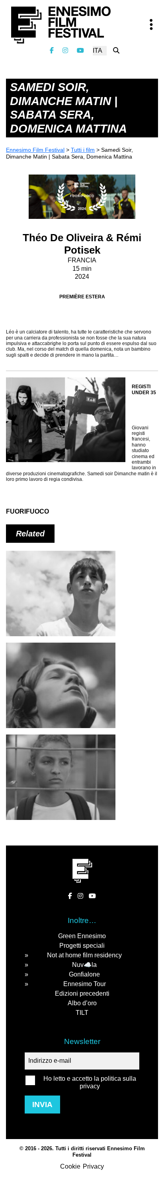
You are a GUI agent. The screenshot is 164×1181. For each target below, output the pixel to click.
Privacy (93, 1166)
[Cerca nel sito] (116, 50)
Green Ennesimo (82, 936)
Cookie (70, 1166)
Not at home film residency (84, 955)
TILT (82, 1012)
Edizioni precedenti (82, 993)
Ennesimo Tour (84, 984)
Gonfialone (84, 974)
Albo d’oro (82, 1003)
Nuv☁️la (84, 964)
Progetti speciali (82, 945)
